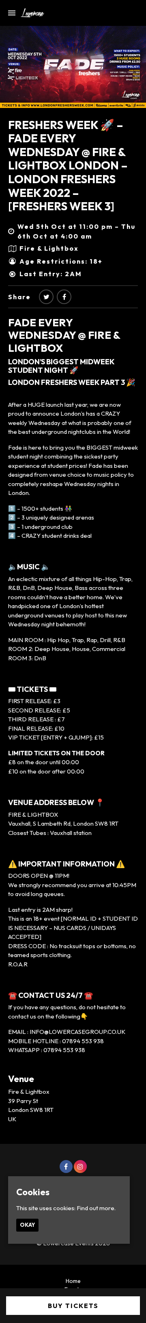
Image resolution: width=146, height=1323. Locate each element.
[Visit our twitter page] (46, 297)
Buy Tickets (73, 1306)
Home (73, 1281)
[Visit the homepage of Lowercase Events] (29, 13)
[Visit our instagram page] (80, 1167)
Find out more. (96, 1208)
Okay (27, 1225)
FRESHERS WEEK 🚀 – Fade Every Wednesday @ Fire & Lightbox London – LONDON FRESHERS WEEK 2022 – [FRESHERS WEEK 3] (68, 165)
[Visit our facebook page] (64, 297)
